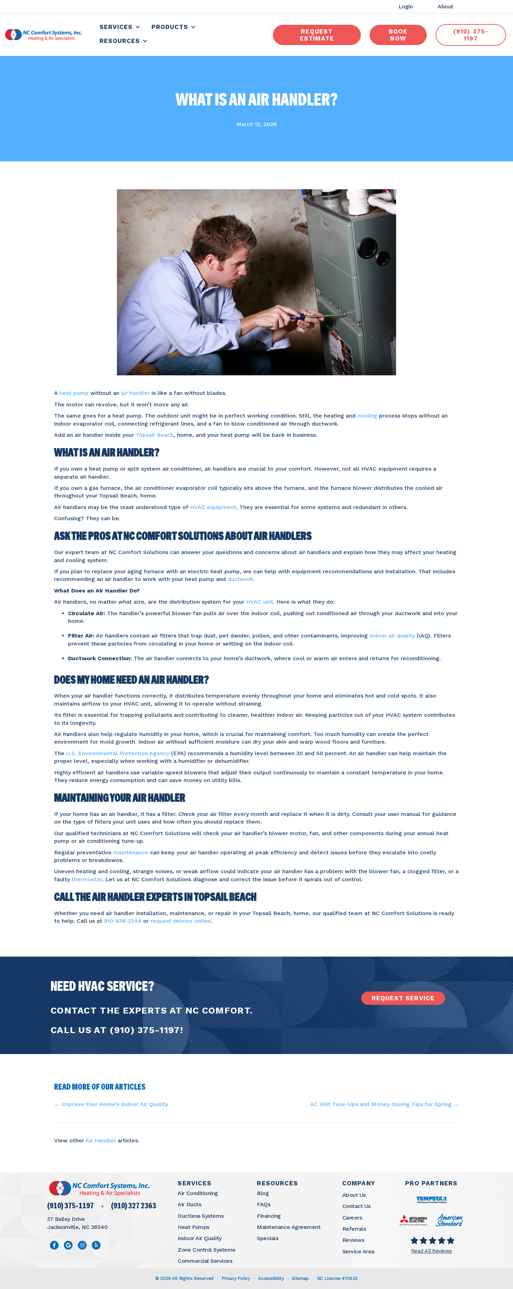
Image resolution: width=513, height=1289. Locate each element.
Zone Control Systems (206, 1249)
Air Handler (101, 1140)
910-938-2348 (122, 921)
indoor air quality (392, 635)
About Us (354, 1195)
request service (403, 998)
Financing (269, 1216)
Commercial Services (205, 1261)
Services (116, 26)
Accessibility (271, 1278)
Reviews (353, 1240)
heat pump (74, 393)
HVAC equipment (213, 507)
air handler (135, 393)
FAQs (263, 1204)
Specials (267, 1238)
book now (398, 35)
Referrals (354, 1228)
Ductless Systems (200, 1216)
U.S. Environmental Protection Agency (117, 753)
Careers (352, 1217)
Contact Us (356, 1206)
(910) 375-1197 (145, 1030)
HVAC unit (259, 601)
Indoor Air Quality (199, 1238)
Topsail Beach (154, 435)
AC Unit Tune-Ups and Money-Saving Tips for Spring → (384, 1104)
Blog (263, 1193)
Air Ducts (189, 1204)
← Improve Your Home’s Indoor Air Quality (111, 1104)
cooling (367, 415)
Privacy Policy (236, 1278)
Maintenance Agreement (288, 1227)
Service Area (358, 1251)
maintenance (130, 852)
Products (169, 26)
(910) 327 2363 (133, 1206)
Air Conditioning (198, 1193)
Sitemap (300, 1278)
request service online (180, 921)
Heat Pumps (193, 1227)
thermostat (87, 879)
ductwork (240, 579)
